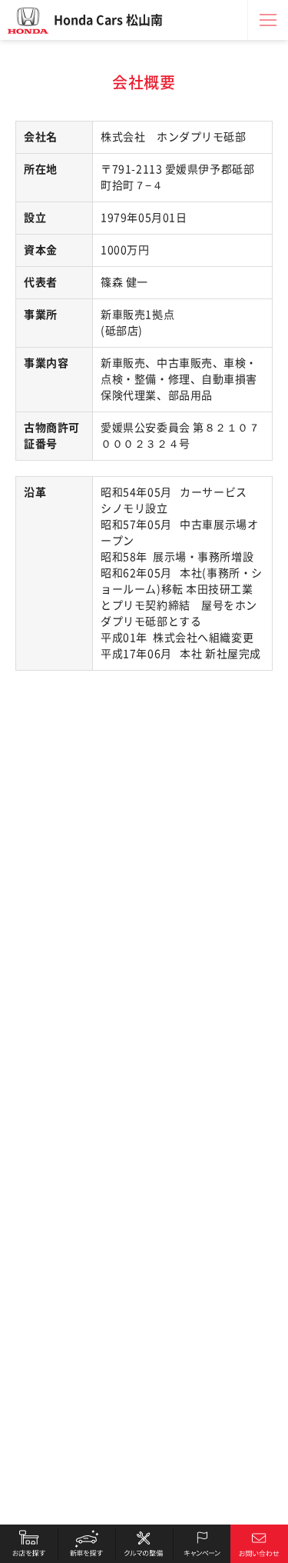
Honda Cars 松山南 (108, 20)
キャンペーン (201, 1544)
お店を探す (29, 1544)
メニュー (268, 20)
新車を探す (86, 1544)
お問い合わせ (259, 1544)
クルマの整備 (144, 1544)
